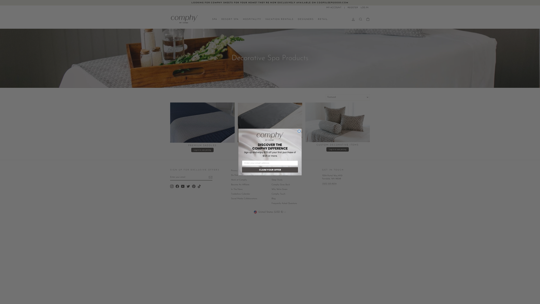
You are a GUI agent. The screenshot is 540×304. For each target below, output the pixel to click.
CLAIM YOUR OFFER (270, 169)
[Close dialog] (299, 131)
